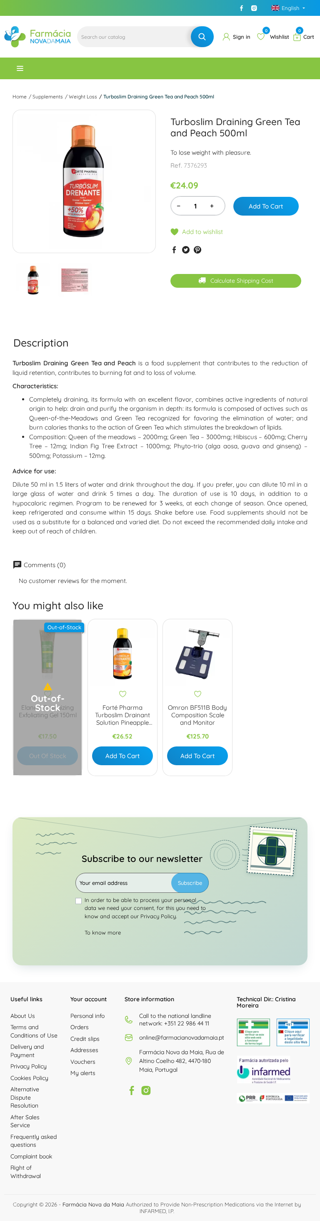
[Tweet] (186, 250)
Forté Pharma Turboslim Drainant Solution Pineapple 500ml (122, 715)
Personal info (87, 1016)
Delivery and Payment (27, 1051)
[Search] (202, 36)
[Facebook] (241, 8)
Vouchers (82, 1061)
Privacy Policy (28, 1066)
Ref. (176, 165)
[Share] (174, 250)
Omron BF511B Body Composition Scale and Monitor (197, 715)
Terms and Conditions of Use (34, 1031)
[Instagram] (254, 8)
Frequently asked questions (33, 1141)
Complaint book (31, 1156)
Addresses (84, 1050)
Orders (79, 1027)
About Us (22, 1016)
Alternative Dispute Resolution (24, 1097)
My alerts (82, 1073)
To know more (103, 932)
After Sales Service (25, 1121)
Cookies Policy (29, 1078)
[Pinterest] (197, 250)
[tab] (41, 343)
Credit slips (85, 1039)
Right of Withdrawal (25, 1172)
